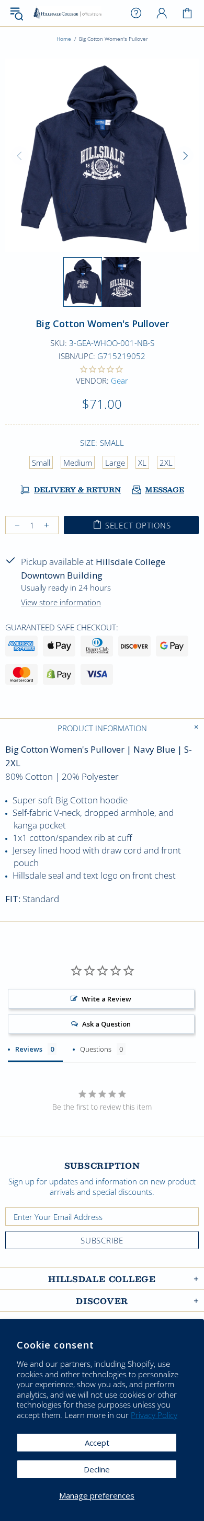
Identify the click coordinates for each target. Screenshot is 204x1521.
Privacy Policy (154, 1415)
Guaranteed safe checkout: (61, 627)
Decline (97, 1469)
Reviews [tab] (28, 1049)
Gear (119, 380)
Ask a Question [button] (106, 1024)
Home (63, 38)
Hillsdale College (67, 13)
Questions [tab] (95, 1049)
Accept (97, 1442)
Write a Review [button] (106, 999)
